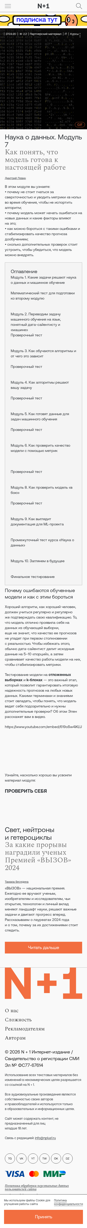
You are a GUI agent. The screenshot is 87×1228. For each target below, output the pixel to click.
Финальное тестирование (33, 577)
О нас (11, 1011)
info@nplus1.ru (45, 1138)
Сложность (18, 1020)
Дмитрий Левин (15, 178)
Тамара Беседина (17, 881)
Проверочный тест (26, 335)
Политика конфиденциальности (68, 1202)
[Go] (8, 6)
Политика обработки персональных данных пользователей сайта (37, 1187)
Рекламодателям (25, 1029)
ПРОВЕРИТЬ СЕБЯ (26, 791)
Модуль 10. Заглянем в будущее (38, 561)
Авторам (15, 1038)
